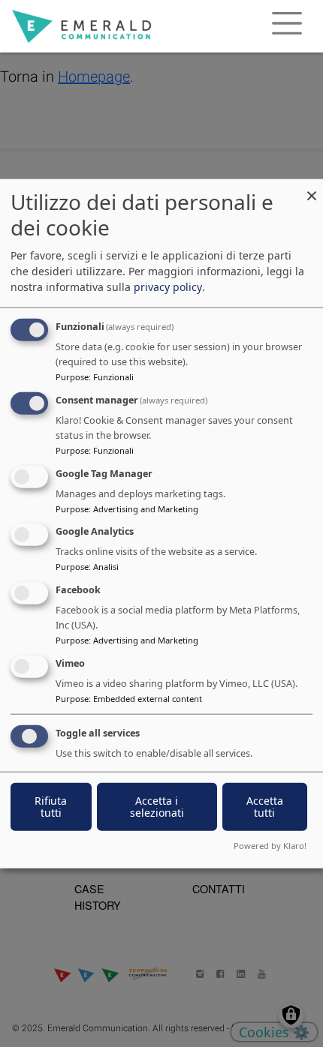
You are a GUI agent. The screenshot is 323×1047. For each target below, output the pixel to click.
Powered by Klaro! (270, 844)
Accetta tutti (264, 806)
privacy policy (168, 287)
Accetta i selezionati (157, 806)
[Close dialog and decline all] (311, 188)
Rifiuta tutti (51, 806)
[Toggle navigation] (287, 26)
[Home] (81, 26)
